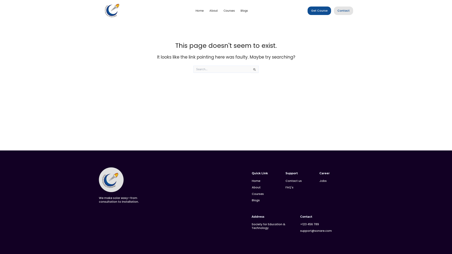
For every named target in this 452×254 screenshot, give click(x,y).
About (213, 11)
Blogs (244, 11)
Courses (229, 11)
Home (199, 11)
